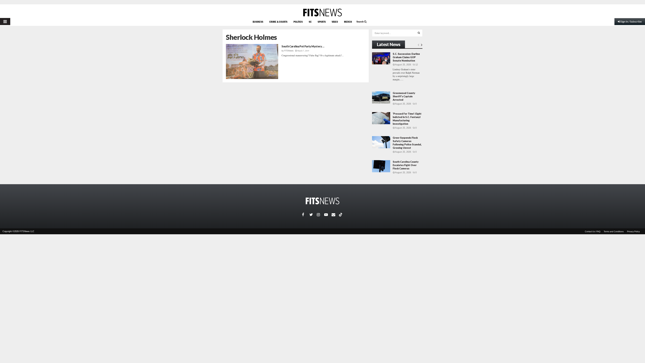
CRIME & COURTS (278, 21)
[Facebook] (305, 214)
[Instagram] (320, 214)
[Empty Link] (418, 44)
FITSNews (288, 51)
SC (310, 21)
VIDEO (335, 21)
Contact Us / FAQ (592, 231)
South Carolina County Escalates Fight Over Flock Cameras (406, 165)
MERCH (348, 21)
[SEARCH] (418, 32)
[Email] (335, 214)
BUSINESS (258, 21)
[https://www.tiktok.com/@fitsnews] (341, 214)
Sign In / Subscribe (631, 21)
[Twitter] (313, 214)
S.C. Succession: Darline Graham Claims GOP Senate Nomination (406, 57)
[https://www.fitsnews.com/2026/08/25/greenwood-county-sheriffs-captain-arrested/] (381, 97)
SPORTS (322, 21)
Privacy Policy (633, 231)
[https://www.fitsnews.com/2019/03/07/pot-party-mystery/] (252, 61)
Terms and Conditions (614, 231)
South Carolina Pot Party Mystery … (303, 46)
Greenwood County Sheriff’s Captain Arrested (404, 96)
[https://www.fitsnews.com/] (322, 12)
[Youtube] (328, 214)
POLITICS (298, 21)
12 (416, 64)
